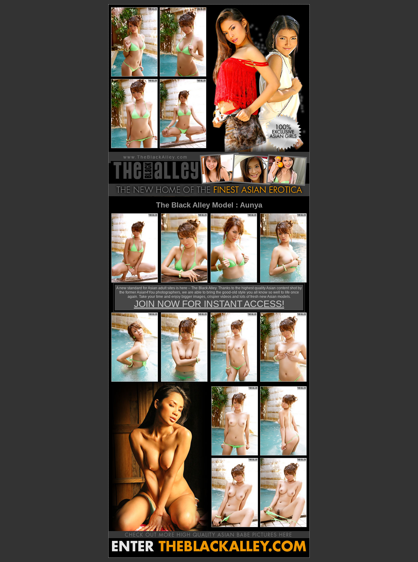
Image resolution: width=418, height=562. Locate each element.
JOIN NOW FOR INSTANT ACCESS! (209, 304)
